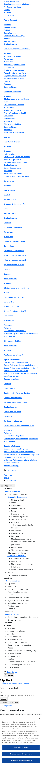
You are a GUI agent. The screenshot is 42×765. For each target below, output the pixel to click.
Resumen (7, 24)
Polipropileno (9, 336)
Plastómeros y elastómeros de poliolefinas (21, 333)
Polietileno (8, 328)
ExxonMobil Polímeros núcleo (16, 370)
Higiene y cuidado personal (15, 76)
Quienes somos (10, 27)
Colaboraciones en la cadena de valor (19, 176)
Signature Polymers (12, 142)
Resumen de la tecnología (14, 36)
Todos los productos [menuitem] (12, 491)
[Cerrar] (39, 718)
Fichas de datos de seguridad (15, 162)
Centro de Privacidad (21, 747)
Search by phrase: (7, 695)
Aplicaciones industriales (14, 78)
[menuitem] (11, 470)
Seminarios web (10, 44)
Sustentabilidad (10, 33)
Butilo (6, 102)
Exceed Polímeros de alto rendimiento (19, 365)
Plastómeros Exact (11, 376)
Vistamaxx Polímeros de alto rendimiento (20, 373)
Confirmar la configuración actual (21, 761)
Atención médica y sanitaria (15, 73)
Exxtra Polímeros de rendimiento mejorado (21, 368)
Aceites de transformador (14, 132)
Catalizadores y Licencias (14, 104)
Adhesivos (8, 130)
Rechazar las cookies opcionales (21, 754)
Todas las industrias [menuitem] (12, 581)
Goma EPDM (9, 107)
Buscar (4, 699)
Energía (7, 81)
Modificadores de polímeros (15, 330)
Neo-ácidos (8, 116)
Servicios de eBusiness (13, 173)
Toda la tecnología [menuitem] (11, 614)
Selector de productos (13, 159)
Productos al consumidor (14, 70)
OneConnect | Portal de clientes (17, 156)
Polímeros (8, 121)
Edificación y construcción (14, 64)
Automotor (8, 62)
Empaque (7, 84)
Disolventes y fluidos (12, 124)
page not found (10, 705)
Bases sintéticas (10, 87)
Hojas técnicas (9, 154)
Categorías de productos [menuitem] (17, 497)
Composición (9, 67)
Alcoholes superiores (12, 110)
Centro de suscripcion (12, 168)
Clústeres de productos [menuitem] (16, 556)
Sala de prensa (10, 41)
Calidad (7, 30)
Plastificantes (9, 118)
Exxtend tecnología (11, 379)
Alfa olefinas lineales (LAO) (15, 113)
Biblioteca (8, 170)
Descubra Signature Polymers (16, 362)
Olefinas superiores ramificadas (16, 99)
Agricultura (8, 59)
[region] (21, 740)
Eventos (7, 38)
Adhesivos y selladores (13, 56)
